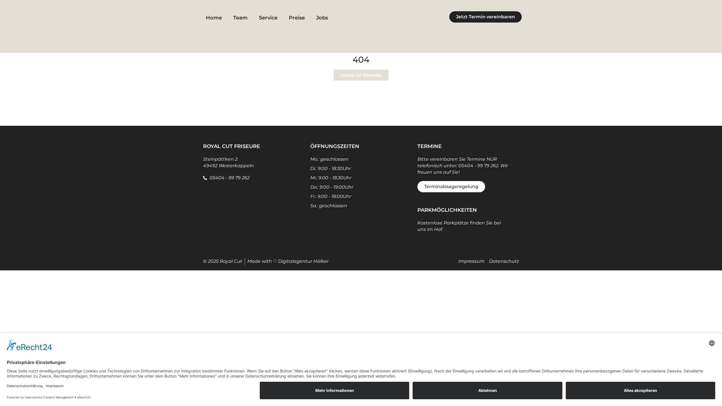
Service (268, 18)
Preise (297, 18)
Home (214, 18)
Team (240, 18)
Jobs (322, 18)
